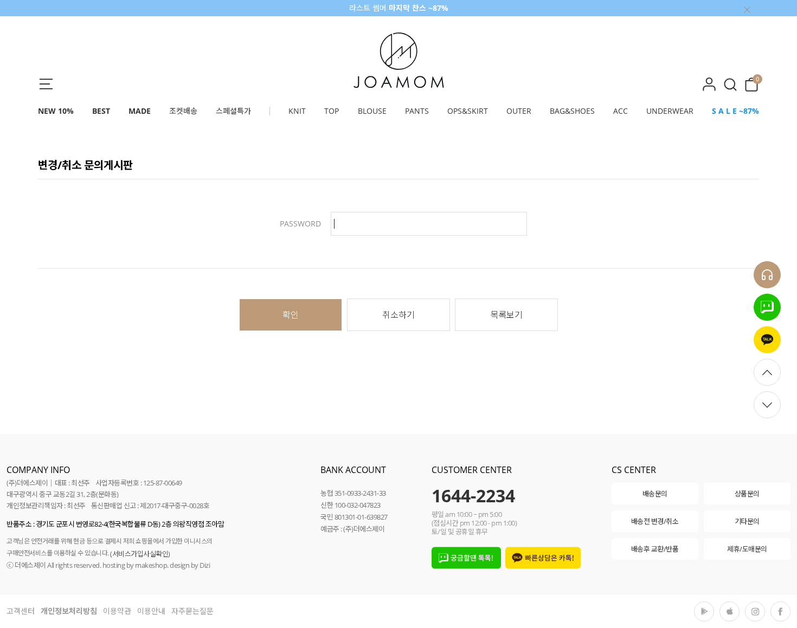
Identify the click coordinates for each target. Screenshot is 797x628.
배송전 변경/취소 (655, 521)
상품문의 (747, 493)
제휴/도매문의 (747, 549)
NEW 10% (56, 111)
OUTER (518, 111)
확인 (290, 315)
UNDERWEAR (669, 111)
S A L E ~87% (735, 111)
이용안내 (151, 611)
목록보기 (506, 315)
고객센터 (21, 611)
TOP (331, 111)
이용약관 (117, 611)
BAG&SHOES (572, 111)
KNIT (297, 111)
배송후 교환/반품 (655, 549)
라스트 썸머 (398, 8)
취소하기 (398, 315)
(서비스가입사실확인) (140, 554)
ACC (620, 111)
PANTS (417, 111)
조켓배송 (183, 111)
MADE (139, 111)
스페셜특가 (233, 111)
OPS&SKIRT (467, 111)
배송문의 (654, 493)
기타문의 (747, 521)
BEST (101, 111)
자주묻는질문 (192, 611)
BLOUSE (372, 111)
